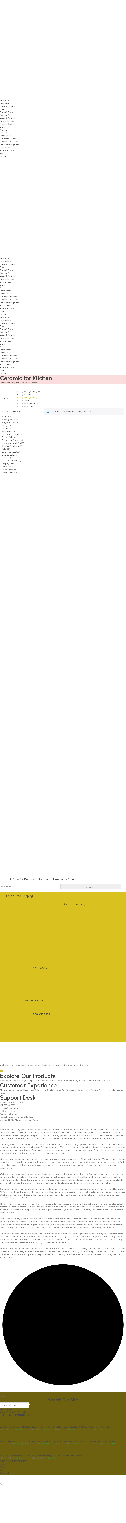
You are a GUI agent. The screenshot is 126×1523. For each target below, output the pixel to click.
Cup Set (14, 1412)
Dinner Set (5, 1412)
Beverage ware (9, 419)
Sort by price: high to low (28, 406)
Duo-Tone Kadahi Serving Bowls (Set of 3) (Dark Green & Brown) (56, 1456)
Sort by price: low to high (28, 403)
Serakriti (36, 1120)
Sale (4, 449)
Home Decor (7, 467)
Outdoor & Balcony (10, 446)
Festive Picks (7, 437)
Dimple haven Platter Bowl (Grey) (103, 1441)
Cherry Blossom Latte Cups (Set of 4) (67, 1427)
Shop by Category (10, 455)
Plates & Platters (9, 461)
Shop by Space (12, 383)
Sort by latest (23, 400)
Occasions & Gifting (11, 434)
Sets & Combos (9, 452)
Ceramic (22, 1412)
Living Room (7, 469)
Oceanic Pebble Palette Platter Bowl (96, 1427)
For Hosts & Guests (10, 440)
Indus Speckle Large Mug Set (39, 1427)
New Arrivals (7, 431)
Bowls (4, 458)
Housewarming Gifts (11, 443)
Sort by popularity (24, 394)
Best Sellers (7, 416)
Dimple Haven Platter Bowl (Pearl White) (40, 1441)
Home (2, 383)
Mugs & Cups (8, 422)
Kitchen (5, 428)
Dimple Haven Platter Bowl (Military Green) (73, 1441)
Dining (4, 425)
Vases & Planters (9, 472)
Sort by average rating (27, 397)
